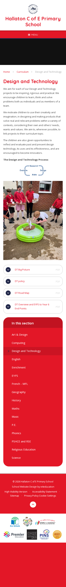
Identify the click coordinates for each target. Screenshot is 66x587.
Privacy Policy (31, 495)
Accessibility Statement (44, 491)
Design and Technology (48, 71)
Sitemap (14, 495)
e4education (47, 486)
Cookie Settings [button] (47, 495)
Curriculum (23, 71)
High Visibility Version (16, 491)
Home (6, 71)
